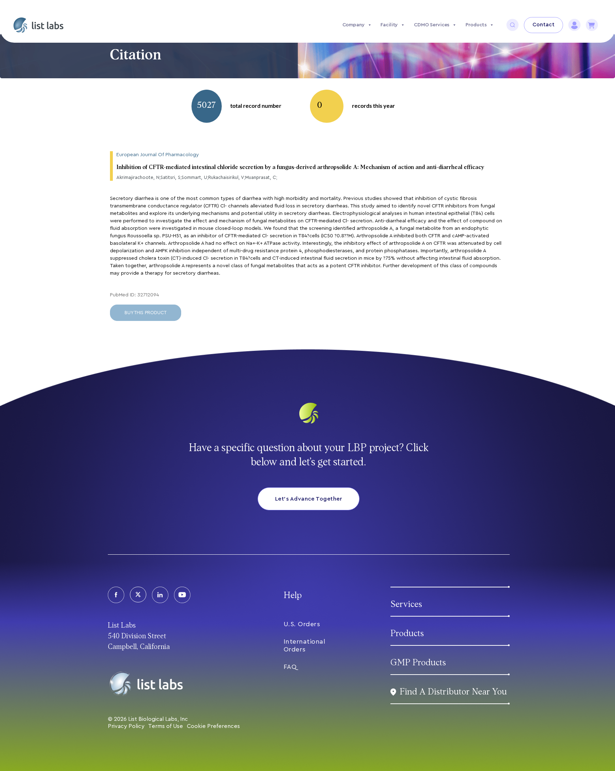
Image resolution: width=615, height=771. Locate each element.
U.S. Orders (302, 624)
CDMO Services (432, 24)
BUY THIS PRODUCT (146, 312)
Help (293, 595)
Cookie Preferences (213, 726)
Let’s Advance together (308, 499)
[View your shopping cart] (592, 25)
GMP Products (418, 662)
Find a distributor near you (453, 691)
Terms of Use (165, 726)
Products (476, 24)
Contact (543, 24)
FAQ (290, 667)
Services (406, 604)
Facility (389, 24)
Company (353, 24)
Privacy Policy (126, 726)
